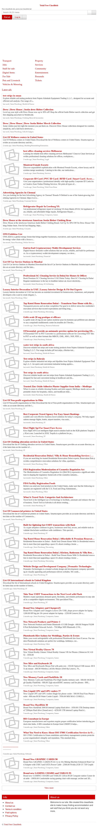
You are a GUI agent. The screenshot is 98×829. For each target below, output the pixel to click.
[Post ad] (9, 2)
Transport (7, 60)
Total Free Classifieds (49, 5)
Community (40, 68)
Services (39, 64)
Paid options (11, 812)
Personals (39, 76)
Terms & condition (13, 809)
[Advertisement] (50, 39)
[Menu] (4, 2)
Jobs (5, 64)
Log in (17, 17)
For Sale (6, 76)
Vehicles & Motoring (12, 84)
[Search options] (90, 12)
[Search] (94, 12)
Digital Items (9, 72)
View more (49, 788)
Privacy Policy (11, 815)
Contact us (10, 805)
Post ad (7, 17)
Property (39, 60)
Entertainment (41, 72)
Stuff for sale (9, 68)
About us (9, 802)
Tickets (38, 80)
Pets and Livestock (11, 80)
